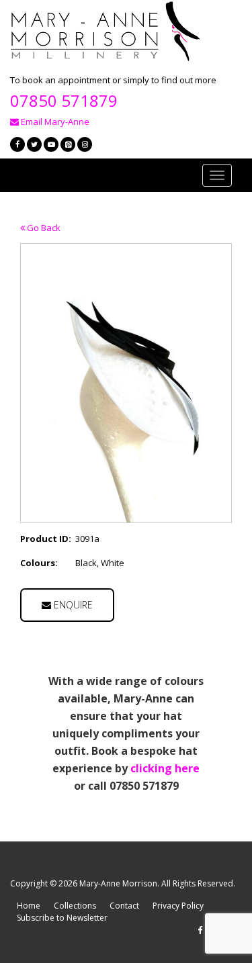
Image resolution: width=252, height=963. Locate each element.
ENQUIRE (72, 604)
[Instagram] (84, 144)
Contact (124, 905)
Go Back (42, 228)
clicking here (165, 768)
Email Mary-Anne (54, 122)
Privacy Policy (178, 905)
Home (28, 905)
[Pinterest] (67, 144)
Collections (75, 905)
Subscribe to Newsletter (62, 917)
